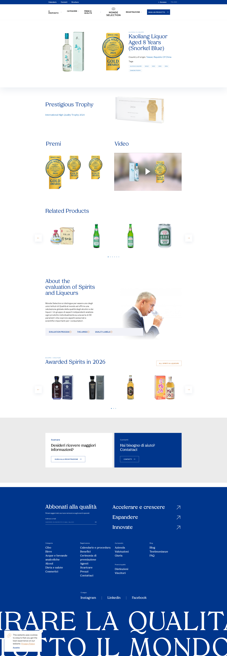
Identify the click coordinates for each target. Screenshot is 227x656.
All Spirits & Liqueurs (169, 363)
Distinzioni (121, 569)
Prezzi (84, 572)
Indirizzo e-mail (50, 519)
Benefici (85, 552)
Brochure (75, 2)
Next (188, 238)
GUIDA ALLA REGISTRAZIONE (66, 459)
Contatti (64, 2)
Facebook (139, 598)
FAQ (152, 556)
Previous (38, 238)
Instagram (88, 598)
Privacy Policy (28, 643)
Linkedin (114, 598)
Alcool (49, 564)
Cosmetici (51, 572)
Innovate (123, 527)
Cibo (48, 548)
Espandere (125, 517)
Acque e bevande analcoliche (56, 558)
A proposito (53, 12)
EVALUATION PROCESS (59, 332)
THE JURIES (82, 332)
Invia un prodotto (156, 12)
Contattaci (86, 576)
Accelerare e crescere (139, 507)
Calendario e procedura (95, 548)
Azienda (120, 548)
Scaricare (86, 568)
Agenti (84, 564)
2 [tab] (113, 408)
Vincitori (120, 573)
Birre (48, 552)
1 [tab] (111, 408)
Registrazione (133, 12)
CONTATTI (128, 459)
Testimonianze (159, 552)
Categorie (72, 11)
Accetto (16, 648)
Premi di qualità (88, 12)
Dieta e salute (54, 568)
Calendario (52, 2)
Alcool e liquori (135, 66)
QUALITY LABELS (102, 332)
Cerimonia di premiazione (88, 558)
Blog (151, 543)
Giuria (118, 556)
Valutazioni (122, 552)
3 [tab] (115, 408)
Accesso (163, 2)
